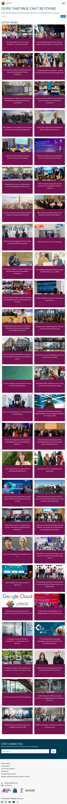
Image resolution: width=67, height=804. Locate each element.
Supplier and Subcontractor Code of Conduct (15, 776)
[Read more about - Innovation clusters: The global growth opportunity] (50, 464)
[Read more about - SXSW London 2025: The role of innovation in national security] (50, 720)
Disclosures (5, 771)
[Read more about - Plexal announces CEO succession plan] (50, 237)
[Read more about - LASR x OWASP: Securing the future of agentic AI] (17, 578)
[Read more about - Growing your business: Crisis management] (17, 692)
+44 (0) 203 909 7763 (10, 783)
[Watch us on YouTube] (14, 802)
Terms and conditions (8, 769)
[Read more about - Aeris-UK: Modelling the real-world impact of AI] (17, 550)
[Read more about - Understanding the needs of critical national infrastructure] (50, 294)
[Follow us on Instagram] (6, 802)
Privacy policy (5, 763)
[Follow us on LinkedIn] (2, 802)
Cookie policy (5, 766)
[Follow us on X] (17, 802)
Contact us (8, 785)
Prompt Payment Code (8, 774)
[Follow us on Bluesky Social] (10, 802)
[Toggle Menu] (63, 3)
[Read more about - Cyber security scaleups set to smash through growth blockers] (17, 407)
